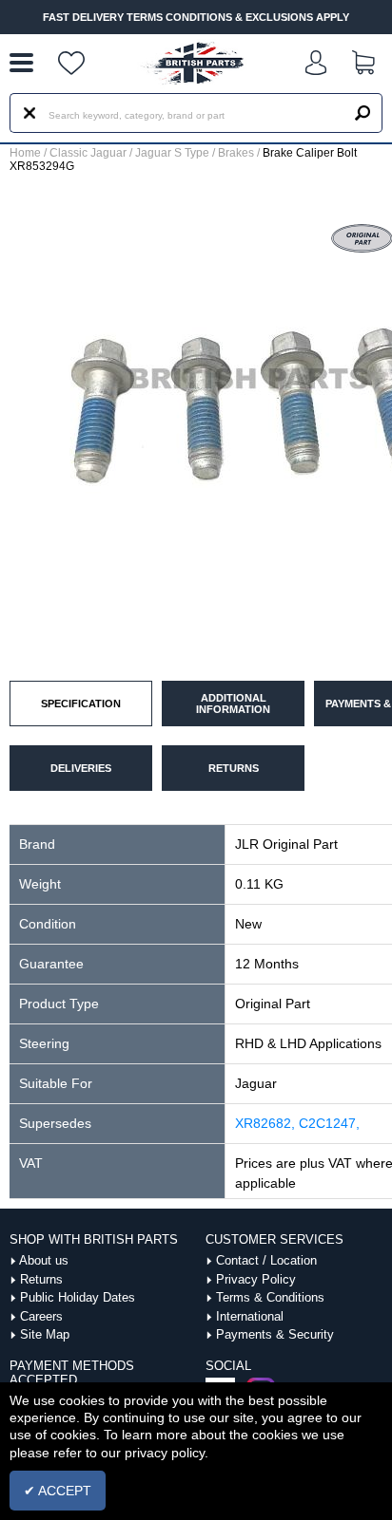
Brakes (236, 153)
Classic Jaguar (88, 153)
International (250, 1316)
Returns (41, 1279)
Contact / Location (266, 1260)
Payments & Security (275, 1334)
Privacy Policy (256, 1279)
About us (44, 1260)
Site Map (44, 1334)
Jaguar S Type (172, 153)
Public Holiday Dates (77, 1297)
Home (25, 153)
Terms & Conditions (270, 1297)
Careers (41, 1316)
